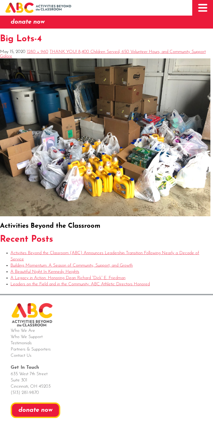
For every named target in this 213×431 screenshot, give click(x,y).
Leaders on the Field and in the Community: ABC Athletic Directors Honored (80, 284)
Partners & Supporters (31, 349)
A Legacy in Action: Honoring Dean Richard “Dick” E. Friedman (67, 278)
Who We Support (27, 337)
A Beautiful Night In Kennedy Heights (44, 272)
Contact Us (21, 355)
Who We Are (23, 330)
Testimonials (21, 343)
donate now (28, 22)
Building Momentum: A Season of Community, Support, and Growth (71, 265)
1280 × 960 (37, 52)
